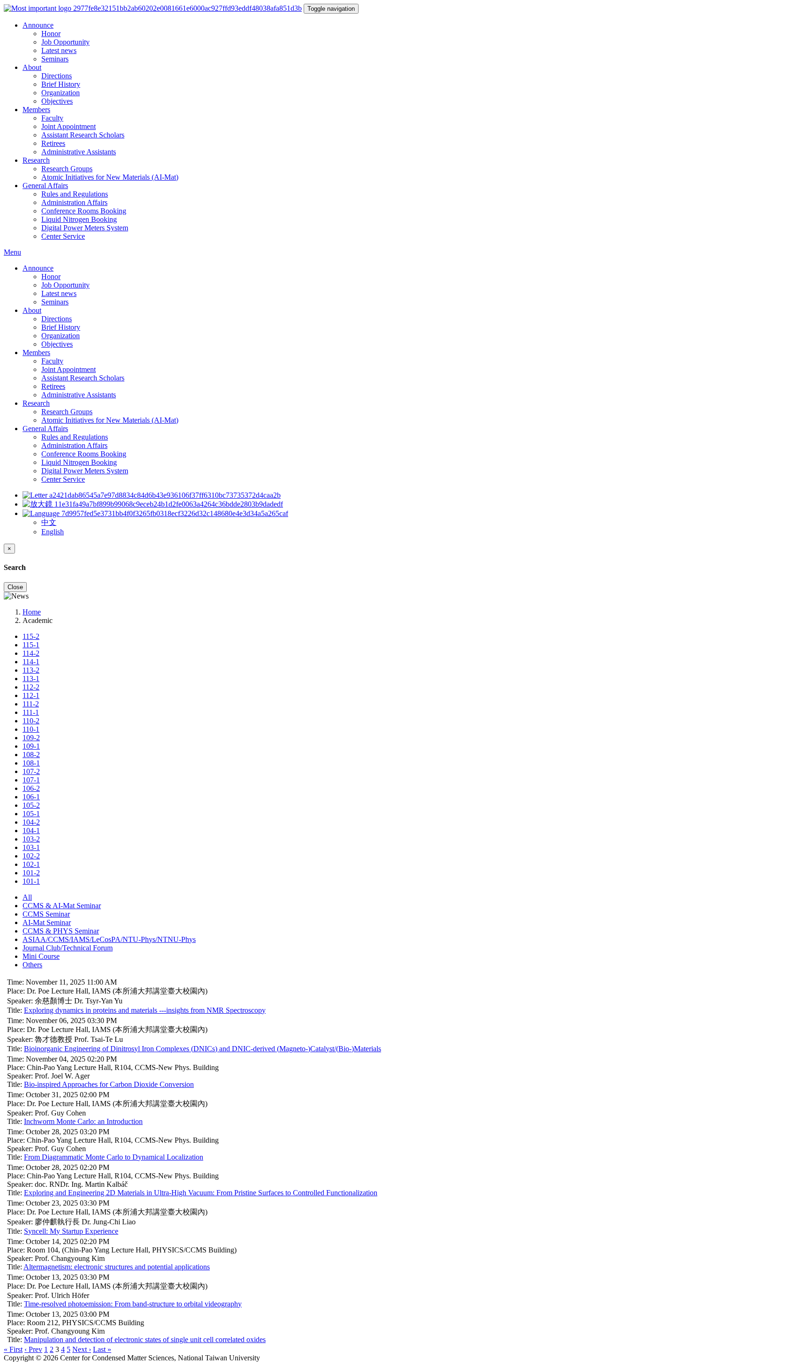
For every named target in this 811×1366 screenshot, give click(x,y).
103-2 (31, 839)
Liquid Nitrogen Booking (79, 219)
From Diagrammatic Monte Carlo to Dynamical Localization (113, 1157)
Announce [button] (38, 25)
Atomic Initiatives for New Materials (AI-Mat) (109, 177)
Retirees (53, 143)
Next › (81, 1349)
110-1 (31, 729)
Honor (51, 34)
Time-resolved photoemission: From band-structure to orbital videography (133, 1304)
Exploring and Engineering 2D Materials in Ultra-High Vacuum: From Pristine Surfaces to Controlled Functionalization (200, 1193)
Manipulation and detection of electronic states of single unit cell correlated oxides (145, 1339)
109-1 (31, 746)
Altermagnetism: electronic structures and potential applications (116, 1267)
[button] (155, 513)
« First (13, 1349)
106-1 (31, 797)
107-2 (31, 771)
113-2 (31, 670)
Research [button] (36, 160)
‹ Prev (33, 1349)
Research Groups (66, 169)
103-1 (31, 847)
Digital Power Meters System (84, 228)
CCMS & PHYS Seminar (61, 931)
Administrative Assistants (78, 152)
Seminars (55, 59)
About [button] (32, 67)
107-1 (31, 780)
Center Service (63, 236)
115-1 (31, 645)
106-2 (31, 788)
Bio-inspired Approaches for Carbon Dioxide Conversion (109, 1084)
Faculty (52, 118)
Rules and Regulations (74, 194)
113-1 (31, 679)
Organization (60, 93)
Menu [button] (12, 252)
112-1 (31, 695)
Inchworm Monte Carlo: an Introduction (83, 1121)
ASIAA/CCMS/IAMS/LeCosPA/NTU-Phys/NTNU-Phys (109, 939)
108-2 (31, 755)
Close (15, 587)
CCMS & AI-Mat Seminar (62, 906)
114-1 (31, 662)
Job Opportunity (65, 42)
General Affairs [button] (45, 186)
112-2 (31, 687)
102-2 (31, 856)
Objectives (57, 101)
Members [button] (36, 110)
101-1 (31, 881)
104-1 (31, 831)
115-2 (31, 636)
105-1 (31, 814)
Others (32, 965)
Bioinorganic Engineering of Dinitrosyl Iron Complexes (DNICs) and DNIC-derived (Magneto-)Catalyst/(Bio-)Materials (202, 1049)
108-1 (31, 763)
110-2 (31, 721)
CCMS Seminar (46, 914)
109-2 (31, 738)
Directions (56, 76)
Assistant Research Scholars (82, 135)
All (27, 897)
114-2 (31, 653)
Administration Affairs (74, 202)
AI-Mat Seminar (47, 922)
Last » (102, 1349)
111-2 (31, 704)
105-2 (31, 805)
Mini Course (41, 956)
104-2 (31, 822)
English (52, 532)
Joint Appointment (68, 126)
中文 (48, 522)
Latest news (59, 50)
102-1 (31, 864)
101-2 (31, 873)
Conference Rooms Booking (83, 211)
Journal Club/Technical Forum (68, 948)
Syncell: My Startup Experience (71, 1231)
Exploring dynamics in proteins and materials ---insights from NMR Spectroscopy (145, 1010)
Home (32, 612)
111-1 (31, 712)
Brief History (60, 84)
